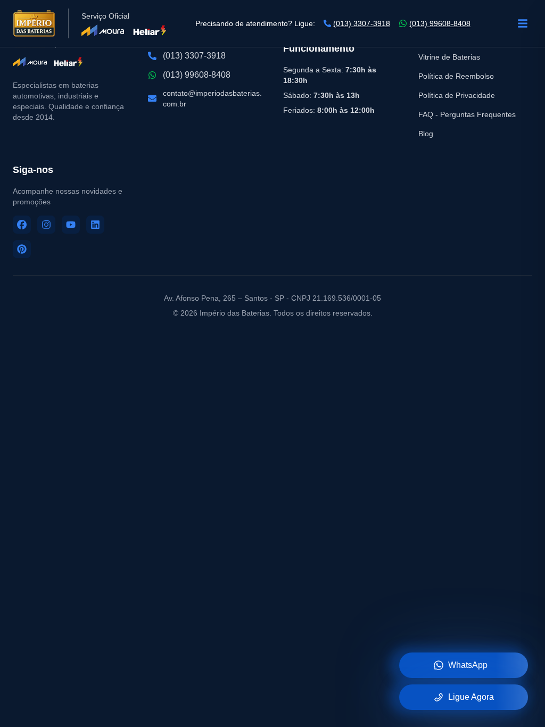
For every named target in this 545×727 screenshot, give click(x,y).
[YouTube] (71, 225)
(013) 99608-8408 (439, 23)
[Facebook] (22, 225)
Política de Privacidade (456, 95)
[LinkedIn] (95, 225)
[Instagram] (46, 225)
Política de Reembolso (456, 76)
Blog (425, 133)
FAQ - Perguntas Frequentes (467, 114)
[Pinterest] (22, 249)
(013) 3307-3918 (361, 23)
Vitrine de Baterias (449, 57)
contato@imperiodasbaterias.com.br (212, 98)
